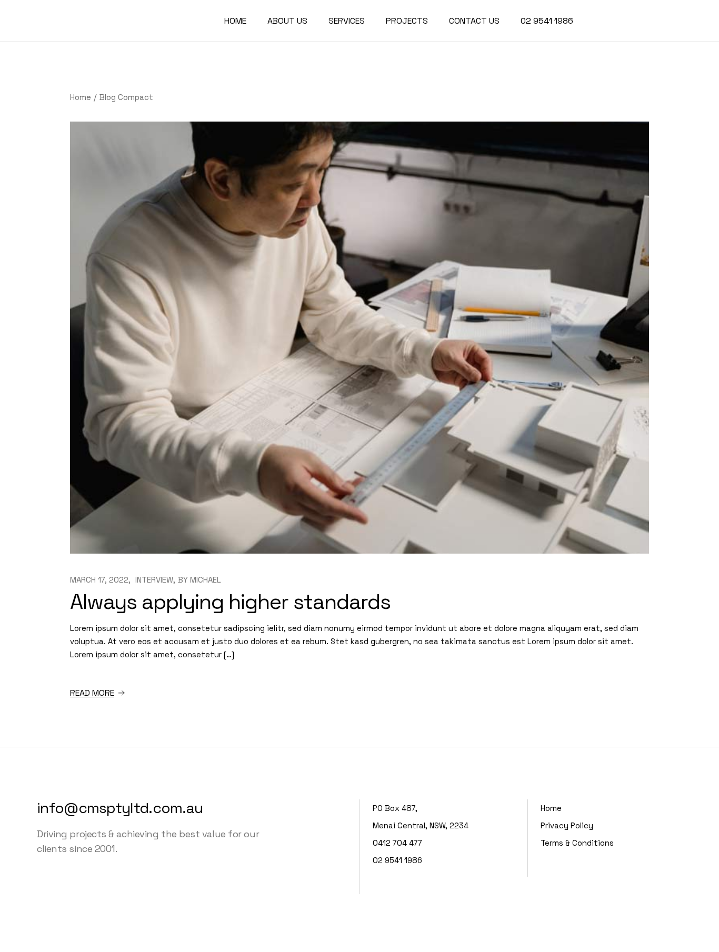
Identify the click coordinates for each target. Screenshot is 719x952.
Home (551, 808)
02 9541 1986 (397, 860)
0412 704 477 (397, 843)
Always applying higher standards (230, 601)
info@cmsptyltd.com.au (120, 807)
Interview (154, 580)
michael (205, 580)
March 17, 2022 (99, 580)
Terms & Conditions (577, 843)
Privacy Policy (567, 825)
